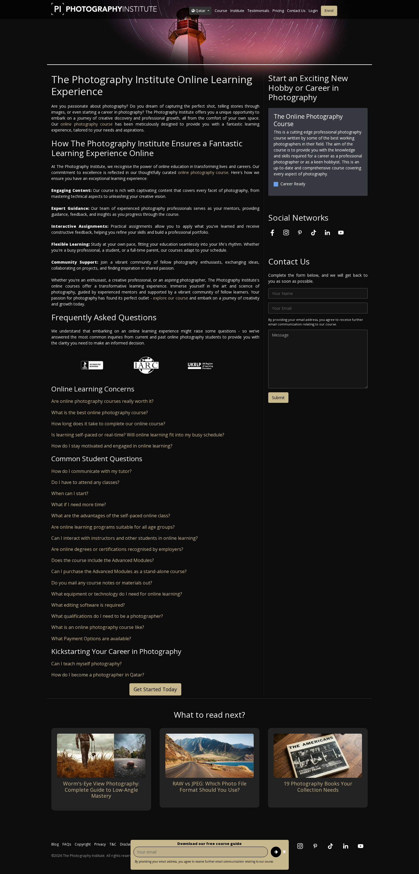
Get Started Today (155, 689)
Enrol (329, 10)
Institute (237, 10)
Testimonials (258, 10)
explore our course (170, 298)
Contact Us (296, 10)
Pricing (278, 10)
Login (313, 10)
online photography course (86, 124)
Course (221, 10)
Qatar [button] (200, 10)
